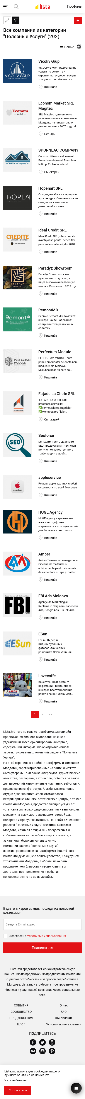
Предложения (21, 1018)
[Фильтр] (15, 20)
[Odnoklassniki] (54, 1042)
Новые (69, 47)
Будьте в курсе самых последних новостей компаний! (38, 911)
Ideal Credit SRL (52, 230)
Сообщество (21, 1011)
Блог (21, 1024)
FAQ (63, 1011)
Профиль (74, 6)
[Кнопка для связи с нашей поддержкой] (76, 1088)
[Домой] (42, 6)
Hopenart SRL (50, 188)
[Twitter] (44, 1042)
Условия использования (63, 1024)
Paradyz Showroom (55, 268)
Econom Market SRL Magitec (56, 105)
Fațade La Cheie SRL (56, 393)
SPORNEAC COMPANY (58, 150)
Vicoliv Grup (49, 61)
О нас (64, 1005)
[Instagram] (44, 1051)
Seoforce (46, 435)
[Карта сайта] (7, 20)
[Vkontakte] (34, 1051)
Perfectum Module (54, 351)
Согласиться (18, 1090)
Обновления (64, 1018)
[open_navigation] (6, 6)
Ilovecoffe (47, 676)
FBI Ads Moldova (53, 596)
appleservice (49, 477)
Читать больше (15, 1080)
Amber (44, 554)
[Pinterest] (54, 1051)
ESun (42, 634)
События (21, 1005)
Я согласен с (18, 936)
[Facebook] (34, 1042)
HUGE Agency (50, 512)
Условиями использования (46, 936)
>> (50, 714)
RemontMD (48, 310)
